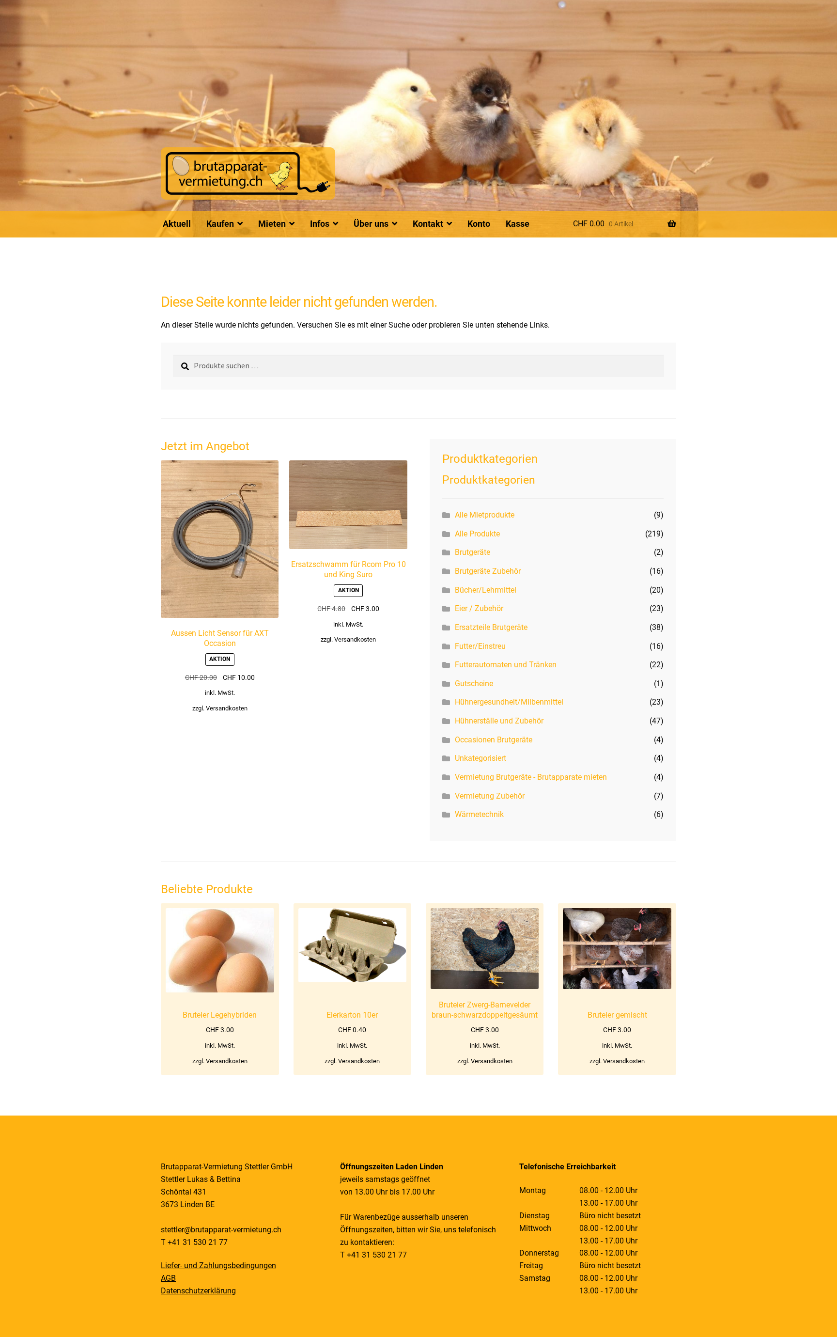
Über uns (371, 224)
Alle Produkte (477, 533)
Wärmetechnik (479, 814)
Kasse (517, 224)
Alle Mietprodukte (484, 514)
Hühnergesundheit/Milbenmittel (509, 702)
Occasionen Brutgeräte (493, 739)
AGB (168, 1278)
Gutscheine (474, 683)
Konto (478, 224)
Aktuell (177, 224)
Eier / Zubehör (479, 608)
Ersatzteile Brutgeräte (491, 627)
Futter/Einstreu (480, 646)
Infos (319, 224)
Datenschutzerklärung (198, 1290)
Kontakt (428, 224)
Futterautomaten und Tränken (506, 664)
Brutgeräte (472, 552)
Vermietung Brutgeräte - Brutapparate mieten (531, 777)
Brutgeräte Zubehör (488, 571)
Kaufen (220, 224)
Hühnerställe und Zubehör (499, 720)
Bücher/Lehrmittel (485, 590)
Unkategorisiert (480, 758)
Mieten (272, 224)
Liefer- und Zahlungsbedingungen (218, 1265)
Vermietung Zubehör (490, 796)
